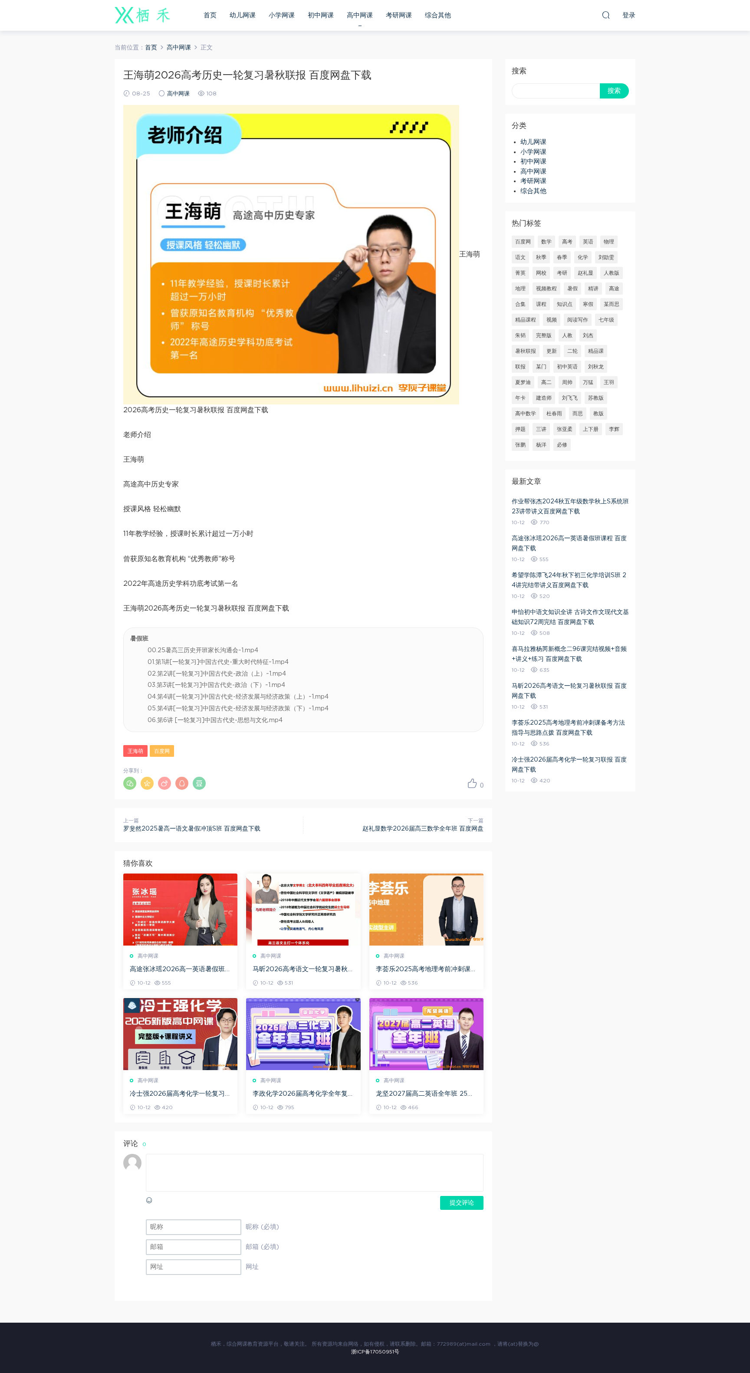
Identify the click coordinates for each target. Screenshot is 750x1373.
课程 (541, 304)
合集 (520, 304)
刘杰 (588, 335)
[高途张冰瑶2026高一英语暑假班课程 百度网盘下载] (180, 910)
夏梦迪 (523, 382)
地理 (520, 288)
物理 (609, 241)
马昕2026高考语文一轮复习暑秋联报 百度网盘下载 (300, 970)
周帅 (567, 382)
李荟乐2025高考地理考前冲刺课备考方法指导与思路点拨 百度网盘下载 (426, 970)
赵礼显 (585, 273)
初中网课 (321, 15)
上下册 (591, 429)
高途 (614, 288)
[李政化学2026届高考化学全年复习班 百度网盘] (303, 1034)
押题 (520, 429)
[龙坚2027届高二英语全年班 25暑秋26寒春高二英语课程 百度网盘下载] (426, 1034)
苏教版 (596, 398)
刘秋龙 (596, 366)
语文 (520, 257)
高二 (546, 382)
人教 (567, 335)
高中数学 (525, 413)
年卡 (520, 398)
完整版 (544, 335)
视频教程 (546, 288)
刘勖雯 (606, 257)
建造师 (544, 398)
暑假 (572, 288)
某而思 (611, 304)
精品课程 (525, 319)
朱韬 (520, 335)
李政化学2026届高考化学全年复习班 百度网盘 (300, 1094)
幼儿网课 (243, 15)
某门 (541, 366)
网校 (541, 273)
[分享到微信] (129, 783)
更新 (551, 351)
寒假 (588, 304)
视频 (551, 319)
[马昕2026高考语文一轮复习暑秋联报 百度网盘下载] (303, 910)
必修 (562, 444)
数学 (546, 241)
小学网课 (282, 15)
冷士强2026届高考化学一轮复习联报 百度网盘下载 (177, 1094)
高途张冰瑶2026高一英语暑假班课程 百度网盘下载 (177, 970)
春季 (562, 257)
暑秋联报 (525, 351)
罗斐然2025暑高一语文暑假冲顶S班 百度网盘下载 (191, 829)
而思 (577, 413)
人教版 (611, 273)
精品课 (596, 351)
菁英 (520, 273)
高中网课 (360, 15)
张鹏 (520, 444)
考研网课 (399, 15)
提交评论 (462, 1203)
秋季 (541, 257)
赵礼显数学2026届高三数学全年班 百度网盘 (423, 829)
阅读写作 (577, 319)
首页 (210, 15)
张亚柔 (564, 429)
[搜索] (606, 15)
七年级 (606, 319)
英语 (588, 241)
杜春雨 (554, 413)
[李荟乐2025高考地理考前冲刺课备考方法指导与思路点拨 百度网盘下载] (426, 910)
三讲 (541, 429)
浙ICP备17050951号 (375, 1351)
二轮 (572, 351)
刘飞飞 (570, 398)
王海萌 (135, 751)
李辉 (614, 429)
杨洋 (541, 444)
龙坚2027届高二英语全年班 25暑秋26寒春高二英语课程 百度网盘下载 (425, 1094)
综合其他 (438, 15)
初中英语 (567, 366)
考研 (562, 273)
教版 (598, 413)
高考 (567, 241)
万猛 (588, 382)
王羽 (609, 382)
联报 (520, 366)
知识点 (564, 304)
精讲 (593, 288)
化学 (583, 257)
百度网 (162, 751)
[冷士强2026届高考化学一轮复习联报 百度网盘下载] (180, 1034)
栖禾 (143, 15)
